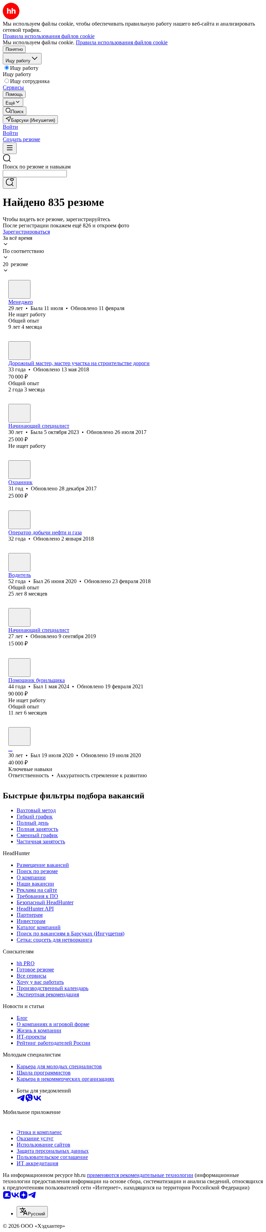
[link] (14, 111)
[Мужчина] (19, 350)
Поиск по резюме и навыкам (37, 167)
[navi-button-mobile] (10, 148)
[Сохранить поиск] (10, 183)
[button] (10, 127)
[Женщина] (19, 289)
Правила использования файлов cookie (122, 42)
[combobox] (35, 173)
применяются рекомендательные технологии (140, 1175)
